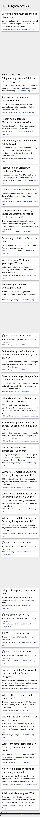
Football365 (27, 232)
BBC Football (25, 345)
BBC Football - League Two (27, 29)
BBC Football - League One (30, 300)
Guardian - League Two (30, 688)
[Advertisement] (20, 53)
